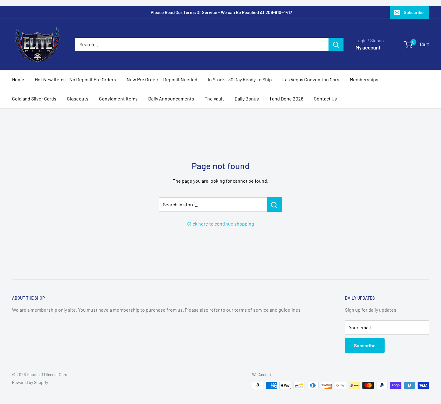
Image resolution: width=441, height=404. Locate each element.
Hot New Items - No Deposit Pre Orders (75, 79)
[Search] (336, 44)
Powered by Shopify (30, 382)
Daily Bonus (247, 98)
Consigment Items (118, 98)
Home (18, 79)
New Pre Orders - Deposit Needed (162, 79)
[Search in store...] (274, 204)
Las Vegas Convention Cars (310, 79)
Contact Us (325, 98)
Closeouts (77, 98)
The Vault (214, 98)
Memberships (364, 79)
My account (368, 47)
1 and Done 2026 (286, 98)
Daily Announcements (171, 98)
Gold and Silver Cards (34, 98)
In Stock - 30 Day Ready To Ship (240, 79)
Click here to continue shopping (220, 223)
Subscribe (414, 12)
